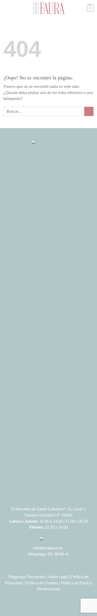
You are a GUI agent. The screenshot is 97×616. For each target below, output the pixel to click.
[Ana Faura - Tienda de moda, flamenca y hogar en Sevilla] (48, 8)
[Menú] (6, 8)
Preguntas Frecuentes (26, 577)
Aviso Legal (58, 577)
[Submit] (88, 111)
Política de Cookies (42, 583)
